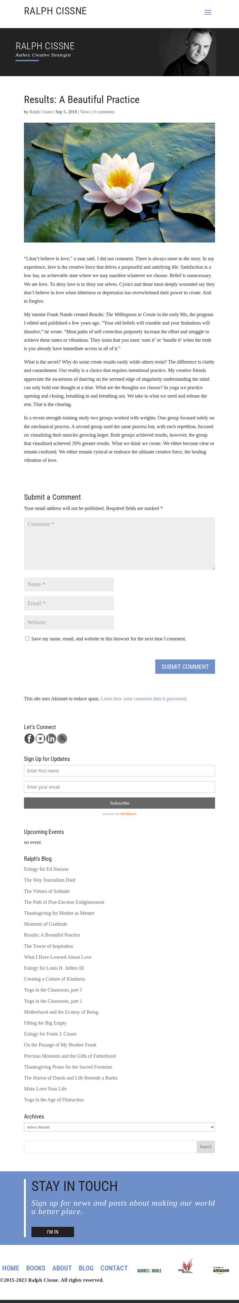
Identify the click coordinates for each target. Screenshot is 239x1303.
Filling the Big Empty (45, 1023)
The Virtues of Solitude (47, 891)
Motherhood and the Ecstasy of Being (61, 1012)
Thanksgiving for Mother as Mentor (59, 913)
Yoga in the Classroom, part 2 (53, 989)
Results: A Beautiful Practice (52, 935)
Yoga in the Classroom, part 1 (53, 1001)
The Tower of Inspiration (48, 946)
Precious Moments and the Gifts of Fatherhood (70, 1056)
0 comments (104, 112)
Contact (114, 1269)
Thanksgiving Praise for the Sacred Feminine (68, 1067)
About (62, 1269)
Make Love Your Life (45, 1088)
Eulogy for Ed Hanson (46, 869)
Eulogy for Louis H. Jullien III (54, 968)
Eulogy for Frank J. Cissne (50, 1033)
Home (10, 1269)
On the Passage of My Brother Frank (60, 1044)
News (85, 112)
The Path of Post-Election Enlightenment (64, 902)
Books (35, 1269)
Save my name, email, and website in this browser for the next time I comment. (108, 638)
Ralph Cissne (41, 112)
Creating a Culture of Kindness (54, 979)
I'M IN (53, 1232)
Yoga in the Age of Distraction (54, 1099)
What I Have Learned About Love (57, 957)
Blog (86, 1269)
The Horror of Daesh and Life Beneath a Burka (70, 1077)
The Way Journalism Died (49, 880)
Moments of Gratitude (45, 924)
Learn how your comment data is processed (143, 698)
